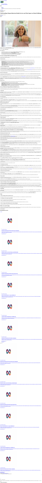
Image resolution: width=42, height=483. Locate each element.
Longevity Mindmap (5, 0)
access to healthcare (30, 168)
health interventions (23, 76)
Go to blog (3, 472)
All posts (1, 211)
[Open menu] (1, 5)
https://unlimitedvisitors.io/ (5, 473)
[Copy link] (1, 16)
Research (1, 472)
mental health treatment (29, 69)
